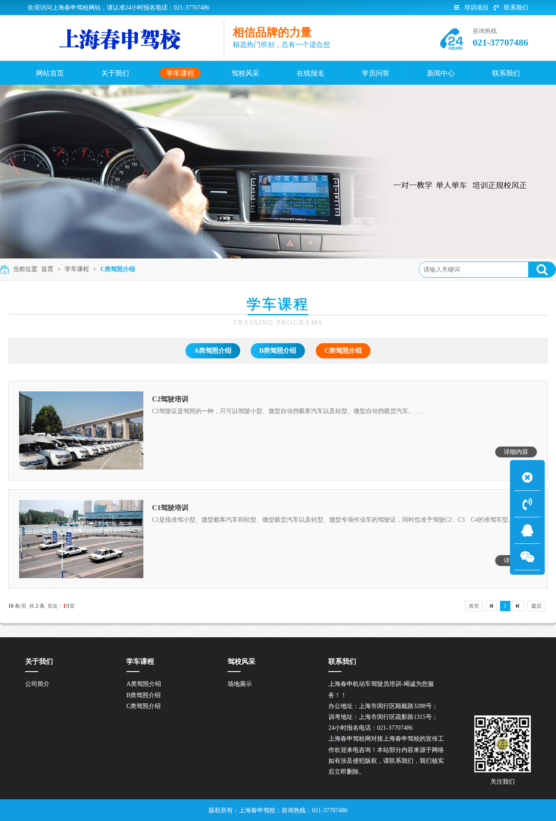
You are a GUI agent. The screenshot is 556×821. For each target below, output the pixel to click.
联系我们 (516, 7)
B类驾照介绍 (277, 350)
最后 (536, 606)
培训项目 (476, 7)
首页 (47, 269)
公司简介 (37, 684)
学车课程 (77, 269)
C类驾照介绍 (117, 269)
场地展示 (240, 684)
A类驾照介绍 (213, 350)
